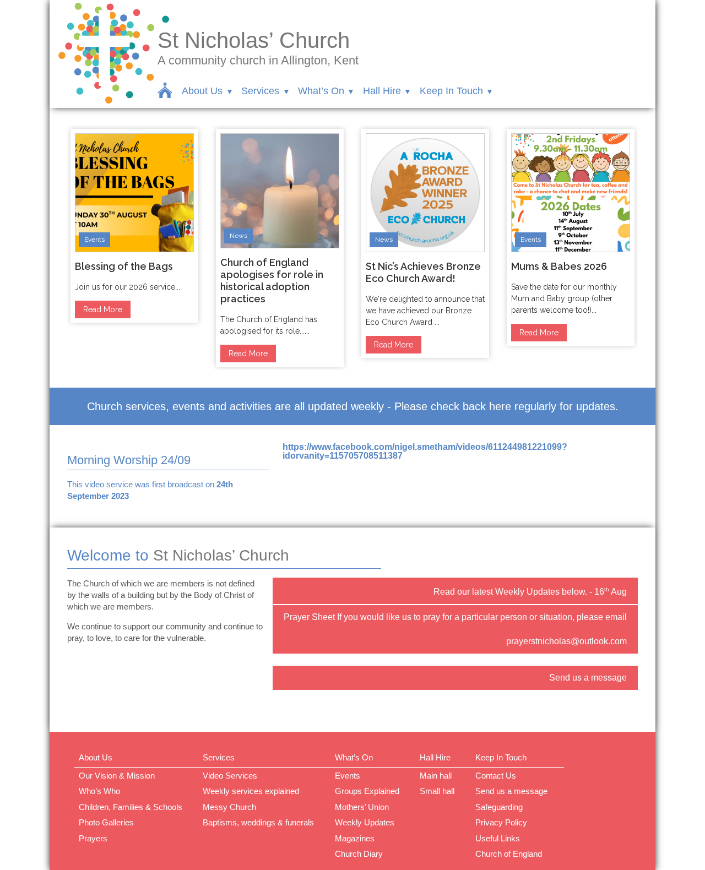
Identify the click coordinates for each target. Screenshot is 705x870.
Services (260, 90)
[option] (134, 226)
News (238, 236)
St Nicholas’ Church (254, 40)
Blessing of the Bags (124, 266)
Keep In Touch (451, 90)
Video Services (230, 775)
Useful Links (497, 838)
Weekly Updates (364, 822)
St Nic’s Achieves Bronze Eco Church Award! (423, 272)
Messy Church (229, 807)
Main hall (436, 775)
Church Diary (359, 853)
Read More (102, 309)
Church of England (508, 853)
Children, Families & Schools (130, 807)
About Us (202, 90)
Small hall (437, 791)
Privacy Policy (501, 822)
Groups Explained (367, 791)
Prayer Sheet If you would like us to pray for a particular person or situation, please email (455, 617)
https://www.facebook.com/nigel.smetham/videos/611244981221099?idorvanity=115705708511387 (425, 451)
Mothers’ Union (362, 807)
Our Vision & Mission (117, 775)
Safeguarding (499, 807)
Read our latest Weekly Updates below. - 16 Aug (530, 591)
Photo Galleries (106, 822)
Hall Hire (382, 90)
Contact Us (495, 775)
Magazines (355, 838)
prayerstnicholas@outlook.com (566, 641)
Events (94, 239)
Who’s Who (99, 791)
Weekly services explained (251, 791)
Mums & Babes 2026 (559, 266)
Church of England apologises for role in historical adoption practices (271, 280)
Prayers (93, 838)
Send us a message (588, 677)
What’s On (321, 90)
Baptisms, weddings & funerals (258, 822)
